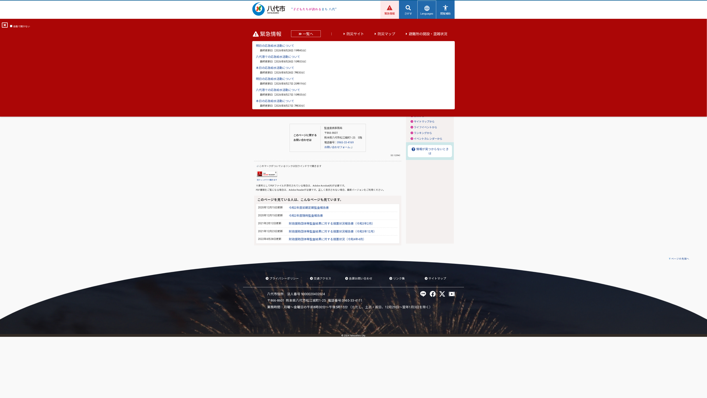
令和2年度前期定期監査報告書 (309, 208)
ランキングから (423, 133)
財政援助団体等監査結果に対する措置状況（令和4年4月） (327, 239)
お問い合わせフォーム (337, 147)
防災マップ (386, 34)
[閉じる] (5, 26)
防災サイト (355, 34)
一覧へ (307, 34)
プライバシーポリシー (284, 278)
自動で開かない (21, 26)
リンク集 (398, 278)
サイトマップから (424, 121)
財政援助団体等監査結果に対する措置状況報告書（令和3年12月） (332, 231)
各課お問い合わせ (360, 278)
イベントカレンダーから (428, 138)
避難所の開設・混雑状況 (428, 34)
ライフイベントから (425, 127)
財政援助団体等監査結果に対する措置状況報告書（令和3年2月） (332, 223)
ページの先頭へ (680, 258)
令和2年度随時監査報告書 (306, 215)
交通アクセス (322, 278)
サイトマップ (437, 278)
